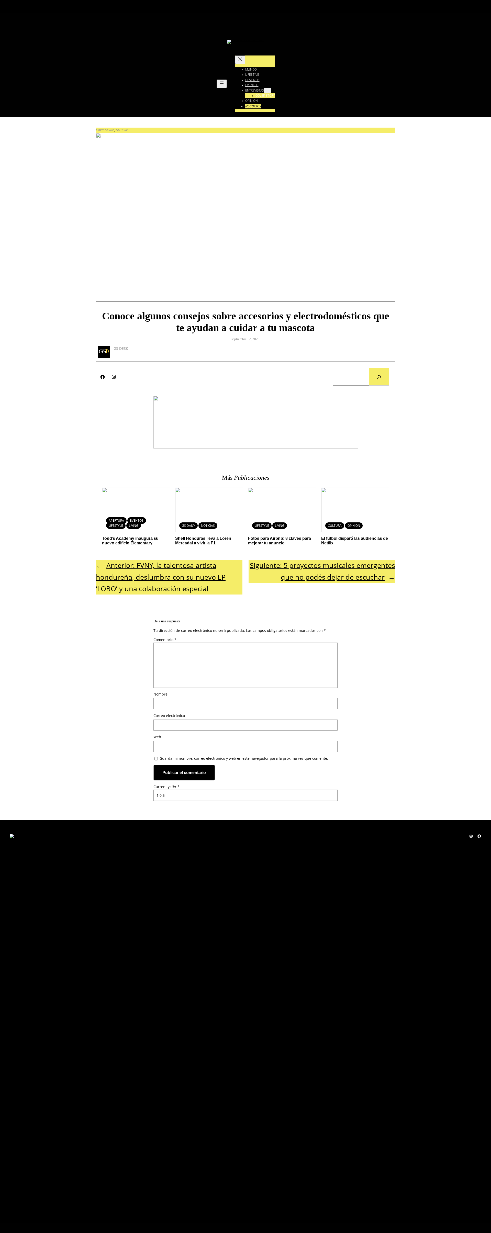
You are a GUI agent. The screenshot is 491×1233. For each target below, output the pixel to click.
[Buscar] (379, 377)
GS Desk (121, 348)
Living (133, 525)
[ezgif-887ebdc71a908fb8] (255, 447)
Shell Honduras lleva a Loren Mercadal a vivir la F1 (203, 540)
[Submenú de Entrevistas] (267, 90)
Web (157, 736)
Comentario (164, 639)
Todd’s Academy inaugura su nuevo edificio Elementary (130, 540)
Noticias (122, 130)
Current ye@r (166, 786)
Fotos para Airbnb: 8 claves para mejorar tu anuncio (279, 540)
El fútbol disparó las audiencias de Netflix (354, 540)
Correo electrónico (169, 715)
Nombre (160, 694)
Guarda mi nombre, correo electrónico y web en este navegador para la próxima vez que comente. (244, 758)
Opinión (354, 525)
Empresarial (105, 130)
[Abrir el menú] (222, 84)
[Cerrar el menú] (240, 59)
